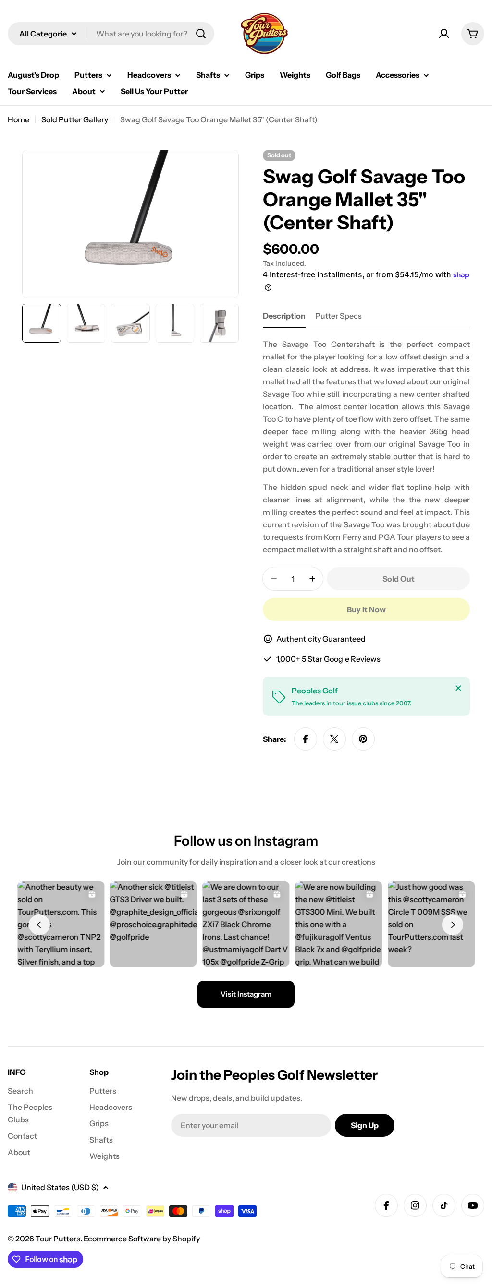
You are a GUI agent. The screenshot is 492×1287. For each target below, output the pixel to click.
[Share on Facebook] (305, 739)
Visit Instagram (246, 994)
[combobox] (111, 33)
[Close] (458, 688)
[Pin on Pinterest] (363, 739)
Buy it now (366, 609)
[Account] (444, 33)
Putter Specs (338, 316)
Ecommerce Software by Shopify (142, 1238)
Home (18, 119)
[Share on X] (334, 739)
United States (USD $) (60, 1187)
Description (284, 316)
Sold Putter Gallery (74, 119)
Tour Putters (58, 1238)
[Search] (201, 33)
